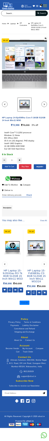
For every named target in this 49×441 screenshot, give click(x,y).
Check (29, 195)
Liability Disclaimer (30, 325)
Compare (26, 185)
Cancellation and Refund (24, 329)
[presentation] (4, 264)
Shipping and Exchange (24, 332)
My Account (27, 348)
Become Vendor (12, 348)
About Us (18, 340)
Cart (18, 352)
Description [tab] (7, 208)
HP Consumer (23, 24)
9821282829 (29, 371)
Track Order (28, 352)
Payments (14, 325)
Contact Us (30, 340)
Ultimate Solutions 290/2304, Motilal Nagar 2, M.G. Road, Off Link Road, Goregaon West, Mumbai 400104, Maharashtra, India (27, 363)
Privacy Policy (14, 322)
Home (4, 23)
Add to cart (9, 167)
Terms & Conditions (32, 322)
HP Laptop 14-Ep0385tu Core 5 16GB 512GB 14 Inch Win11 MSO (38, 26)
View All (43, 221)
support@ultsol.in (28, 376)
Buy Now (25, 167)
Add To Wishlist (11, 185)
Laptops (13, 23)
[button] (4, 104)
